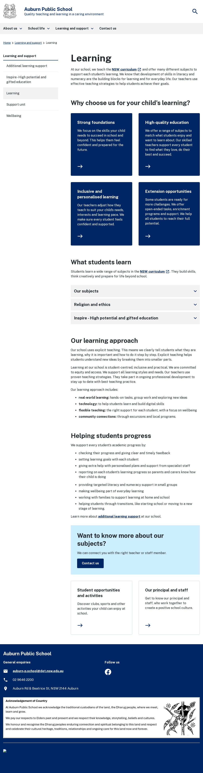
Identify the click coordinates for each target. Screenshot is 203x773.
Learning (12, 93)
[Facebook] (108, 674)
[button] (12, 28)
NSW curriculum (127, 69)
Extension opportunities (168, 191)
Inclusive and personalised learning (97, 194)
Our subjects (136, 291)
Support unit (15, 104)
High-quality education (167, 122)
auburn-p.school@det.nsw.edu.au (38, 671)
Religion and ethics (136, 305)
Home (7, 42)
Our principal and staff (166, 590)
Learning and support (28, 42)
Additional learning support (26, 66)
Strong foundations (96, 122)
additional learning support (119, 516)
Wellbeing (13, 116)
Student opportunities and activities (98, 593)
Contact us (90, 563)
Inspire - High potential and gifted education (136, 318)
